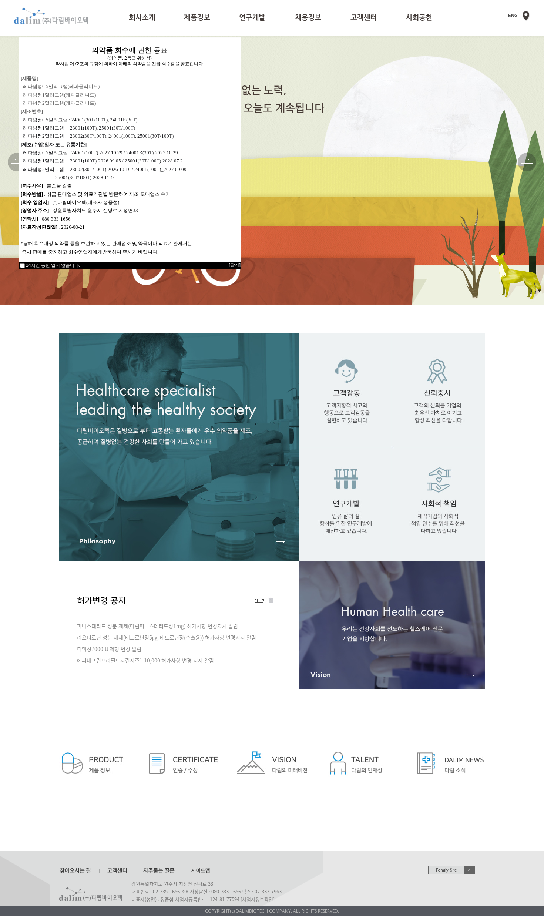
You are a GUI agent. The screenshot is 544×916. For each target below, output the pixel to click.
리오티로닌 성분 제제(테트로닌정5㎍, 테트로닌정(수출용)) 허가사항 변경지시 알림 (166, 637)
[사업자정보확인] (258, 899)
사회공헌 (416, 18)
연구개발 (250, 18)
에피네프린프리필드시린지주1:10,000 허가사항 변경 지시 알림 (145, 660)
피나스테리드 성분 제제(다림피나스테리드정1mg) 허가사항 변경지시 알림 (157, 626)
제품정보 (194, 18)
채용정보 (305, 18)
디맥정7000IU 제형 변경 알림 (109, 648)
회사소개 (139, 18)
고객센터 (361, 18)
